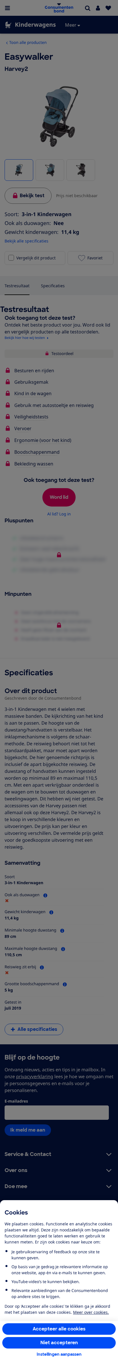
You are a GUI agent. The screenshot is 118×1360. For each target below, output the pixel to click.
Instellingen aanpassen (59, 1354)
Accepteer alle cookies (59, 1329)
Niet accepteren (59, 1343)
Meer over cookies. (91, 1312)
